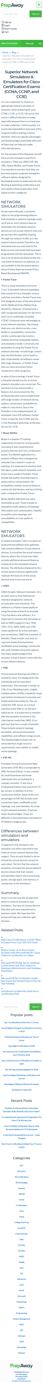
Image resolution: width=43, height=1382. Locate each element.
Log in (7, 25)
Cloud (21, 1216)
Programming (21, 1313)
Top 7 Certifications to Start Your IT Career (21, 1022)
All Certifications (21, 1177)
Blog (14, 52)
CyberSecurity (21, 1233)
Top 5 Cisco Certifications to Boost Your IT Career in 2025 (21, 1145)
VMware (21, 1353)
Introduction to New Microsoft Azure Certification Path (20, 992)
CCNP (11, 113)
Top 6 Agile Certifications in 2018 (21, 1046)
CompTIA (21, 1228)
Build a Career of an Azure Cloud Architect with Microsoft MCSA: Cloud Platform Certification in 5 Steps (20, 953)
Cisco (40, 43)
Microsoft (30, 43)
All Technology (21, 1182)
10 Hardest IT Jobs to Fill (22, 1090)
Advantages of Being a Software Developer (21, 1084)
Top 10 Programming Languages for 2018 (21, 1069)
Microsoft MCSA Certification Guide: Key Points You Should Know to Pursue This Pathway (21, 981)
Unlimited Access (21, 1372)
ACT (21, 1165)
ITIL (21, 1273)
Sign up (7, 22)
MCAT (21, 1290)
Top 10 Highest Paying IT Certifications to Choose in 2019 (21, 1029)
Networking (22, 1302)
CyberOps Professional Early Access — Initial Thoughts (21, 1136)
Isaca (21, 1268)
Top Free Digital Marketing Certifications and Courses (21, 1077)
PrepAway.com (25, 1381)
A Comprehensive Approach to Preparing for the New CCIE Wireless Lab (21, 1118)
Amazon (21, 1188)
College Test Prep (21, 1222)
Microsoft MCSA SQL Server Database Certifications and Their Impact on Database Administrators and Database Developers (21, 966)
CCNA (4, 422)
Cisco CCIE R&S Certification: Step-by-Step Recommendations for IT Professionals (21, 1127)
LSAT (21, 1285)
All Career (21, 1171)
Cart (6, 32)
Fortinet (21, 1250)
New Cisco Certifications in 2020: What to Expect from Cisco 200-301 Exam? (21, 941)
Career (21, 1199)
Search (35, 13)
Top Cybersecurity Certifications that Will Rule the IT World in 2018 (22, 1053)
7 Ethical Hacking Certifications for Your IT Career (21, 1038)
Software (21, 1336)
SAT (21, 1330)
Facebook (21, 1379)
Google (21, 1262)
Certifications (21, 1205)
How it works (10, 28)
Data (22, 1239)
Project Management (21, 1319)
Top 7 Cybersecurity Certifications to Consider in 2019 (21, 1062)
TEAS (21, 1341)
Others (21, 1307)
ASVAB (22, 1194)
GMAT (21, 1256)
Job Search (21, 1279)
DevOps (21, 1245)
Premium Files (22, 1376)
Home (5, 52)
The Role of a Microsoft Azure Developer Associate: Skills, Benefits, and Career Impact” (21, 1109)
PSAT (21, 1324)
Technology (21, 1347)
